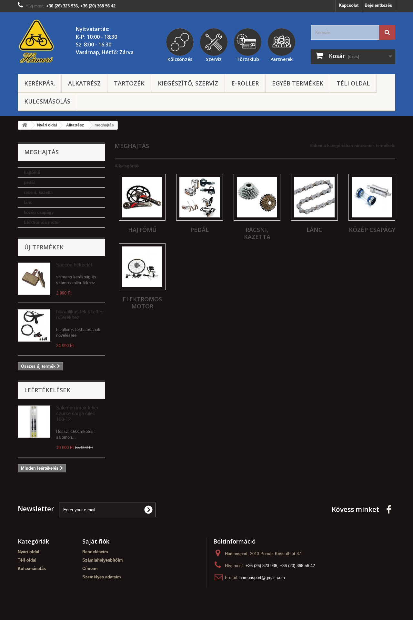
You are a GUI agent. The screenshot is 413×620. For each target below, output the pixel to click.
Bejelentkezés (378, 5)
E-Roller (245, 83)
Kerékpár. (39, 83)
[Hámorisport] (37, 41)
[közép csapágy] (371, 197)
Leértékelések (47, 390)
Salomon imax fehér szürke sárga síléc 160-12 (77, 413)
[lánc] (314, 197)
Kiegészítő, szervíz (188, 83)
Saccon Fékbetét (74, 264)
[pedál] (199, 197)
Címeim (90, 568)
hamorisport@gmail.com (262, 577)
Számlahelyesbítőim (102, 560)
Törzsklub (248, 58)
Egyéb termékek (297, 83)
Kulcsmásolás (47, 101)
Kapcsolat (348, 5)
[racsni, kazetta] (257, 197)
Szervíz (214, 58)
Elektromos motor (42, 222)
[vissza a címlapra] (24, 125)
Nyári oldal (28, 551)
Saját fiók (95, 541)
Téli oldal (353, 83)
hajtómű (32, 172)
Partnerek (281, 58)
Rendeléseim (95, 551)
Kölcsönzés (179, 58)
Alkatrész (84, 83)
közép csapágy (39, 212)
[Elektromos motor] (142, 266)
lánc (28, 202)
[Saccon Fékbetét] (34, 279)
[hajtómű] (142, 197)
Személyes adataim (101, 577)
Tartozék (129, 83)
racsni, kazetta (38, 192)
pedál (29, 182)
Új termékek (44, 247)
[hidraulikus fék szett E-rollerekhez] (34, 325)
